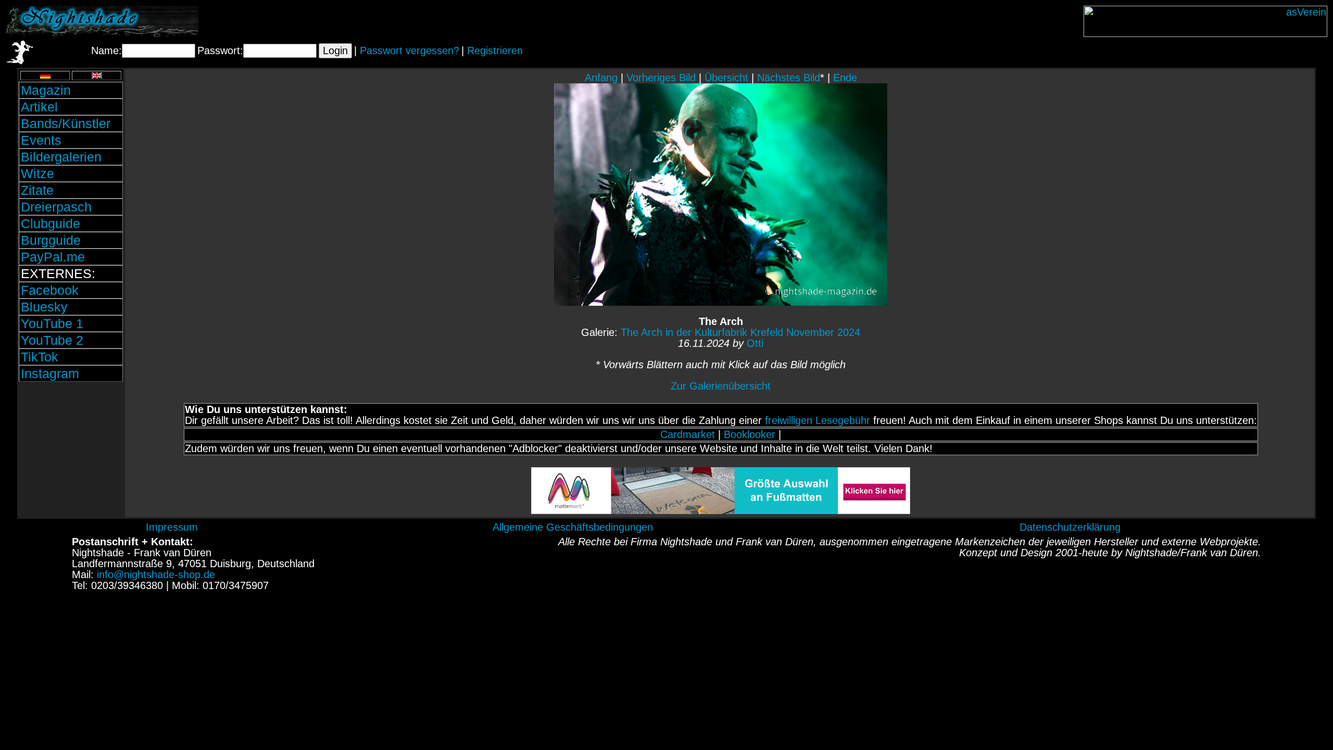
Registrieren (495, 50)
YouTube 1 (52, 323)
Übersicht (726, 77)
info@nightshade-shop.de (156, 574)
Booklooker (749, 434)
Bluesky (44, 306)
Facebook (50, 290)
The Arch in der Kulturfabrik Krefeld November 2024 (740, 332)
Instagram (50, 373)
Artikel (39, 106)
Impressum (172, 527)
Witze (37, 173)
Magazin (46, 90)
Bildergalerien (61, 156)
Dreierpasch (56, 206)
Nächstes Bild (788, 77)
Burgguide (51, 240)
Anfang (601, 77)
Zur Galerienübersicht (721, 386)
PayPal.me (53, 256)
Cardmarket (687, 434)
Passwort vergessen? (409, 50)
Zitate (37, 190)
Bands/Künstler (65, 123)
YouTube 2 (52, 340)
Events (41, 140)
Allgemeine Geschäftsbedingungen (573, 527)
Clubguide (50, 223)
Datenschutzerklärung (1070, 527)
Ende (845, 77)
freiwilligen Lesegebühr (817, 420)
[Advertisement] (71, 454)
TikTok (39, 356)
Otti (755, 343)
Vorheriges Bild (661, 77)
